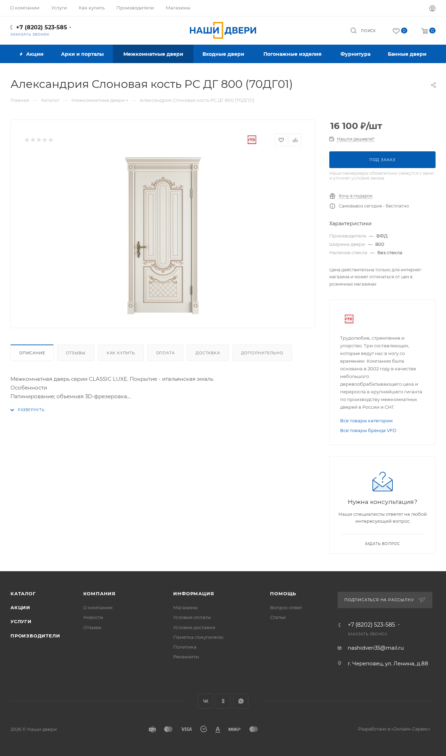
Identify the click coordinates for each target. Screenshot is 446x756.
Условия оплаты (192, 617)
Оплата (165, 352)
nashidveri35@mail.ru (376, 647)
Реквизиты (186, 656)
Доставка (207, 352)
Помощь (283, 593)
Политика (185, 647)
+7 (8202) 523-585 (41, 27)
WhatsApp (240, 701)
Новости (93, 617)
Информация (193, 593)
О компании (98, 607)
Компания (99, 593)
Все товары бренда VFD (368, 430)
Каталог (23, 593)
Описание (32, 352)
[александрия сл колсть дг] (163, 235)
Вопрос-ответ (286, 607)
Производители (35, 635)
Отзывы (76, 352)
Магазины (185, 607)
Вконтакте (205, 701)
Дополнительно (262, 352)
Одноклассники (223, 701)
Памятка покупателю (198, 637)
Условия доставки (194, 627)
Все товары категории (366, 420)
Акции (20, 607)
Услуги (21, 621)
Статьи (278, 617)
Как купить (121, 352)
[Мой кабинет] (432, 9)
